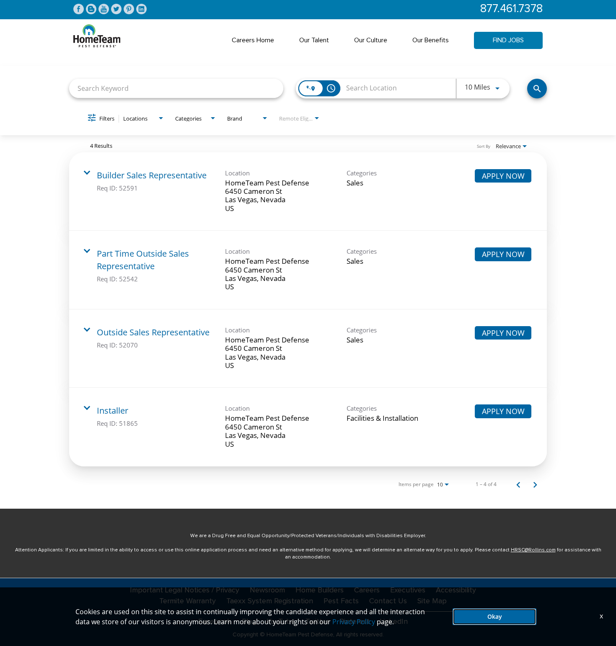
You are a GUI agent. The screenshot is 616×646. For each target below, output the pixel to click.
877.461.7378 (511, 9)
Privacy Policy (353, 621)
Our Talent (314, 40)
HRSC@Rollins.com (533, 550)
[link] (308, 191)
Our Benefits (430, 40)
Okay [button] (494, 616)
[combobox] (176, 88)
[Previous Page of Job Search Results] (518, 484)
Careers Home (253, 40)
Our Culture (370, 40)
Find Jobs (508, 40)
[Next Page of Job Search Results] (535, 484)
